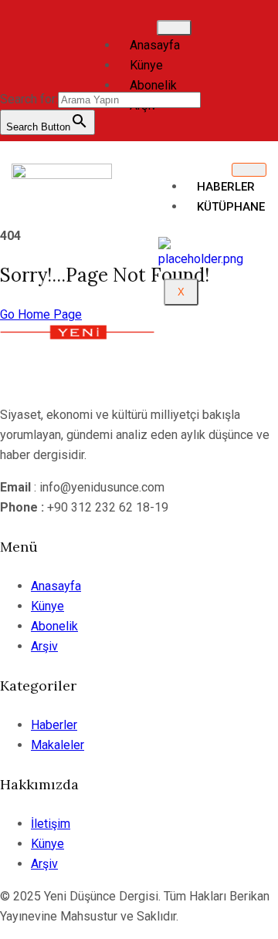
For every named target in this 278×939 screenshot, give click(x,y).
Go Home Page (41, 314)
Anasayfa (155, 45)
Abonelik (153, 85)
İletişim (50, 823)
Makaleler (57, 745)
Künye (146, 65)
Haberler (226, 187)
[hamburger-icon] (174, 27)
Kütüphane (231, 207)
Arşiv (44, 646)
